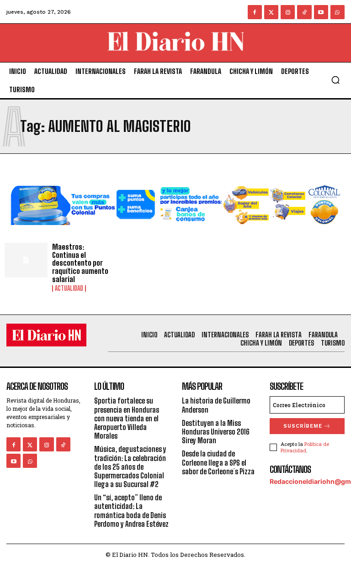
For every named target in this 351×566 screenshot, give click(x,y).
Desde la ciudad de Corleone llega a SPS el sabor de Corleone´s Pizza (218, 462)
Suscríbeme (302, 426)
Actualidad (69, 288)
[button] (335, 80)
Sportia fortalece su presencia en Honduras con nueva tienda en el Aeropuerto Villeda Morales (126, 418)
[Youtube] (321, 12)
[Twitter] (271, 12)
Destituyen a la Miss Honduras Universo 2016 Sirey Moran (216, 432)
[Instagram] (288, 12)
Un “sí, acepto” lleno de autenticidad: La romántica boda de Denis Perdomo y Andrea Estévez (131, 510)
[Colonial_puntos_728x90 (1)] (175, 232)
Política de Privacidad (305, 446)
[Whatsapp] (337, 12)
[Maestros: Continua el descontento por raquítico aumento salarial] (26, 260)
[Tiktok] (304, 12)
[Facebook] (255, 12)
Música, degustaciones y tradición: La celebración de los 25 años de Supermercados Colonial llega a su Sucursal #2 (130, 466)
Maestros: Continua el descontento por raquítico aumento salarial (80, 262)
